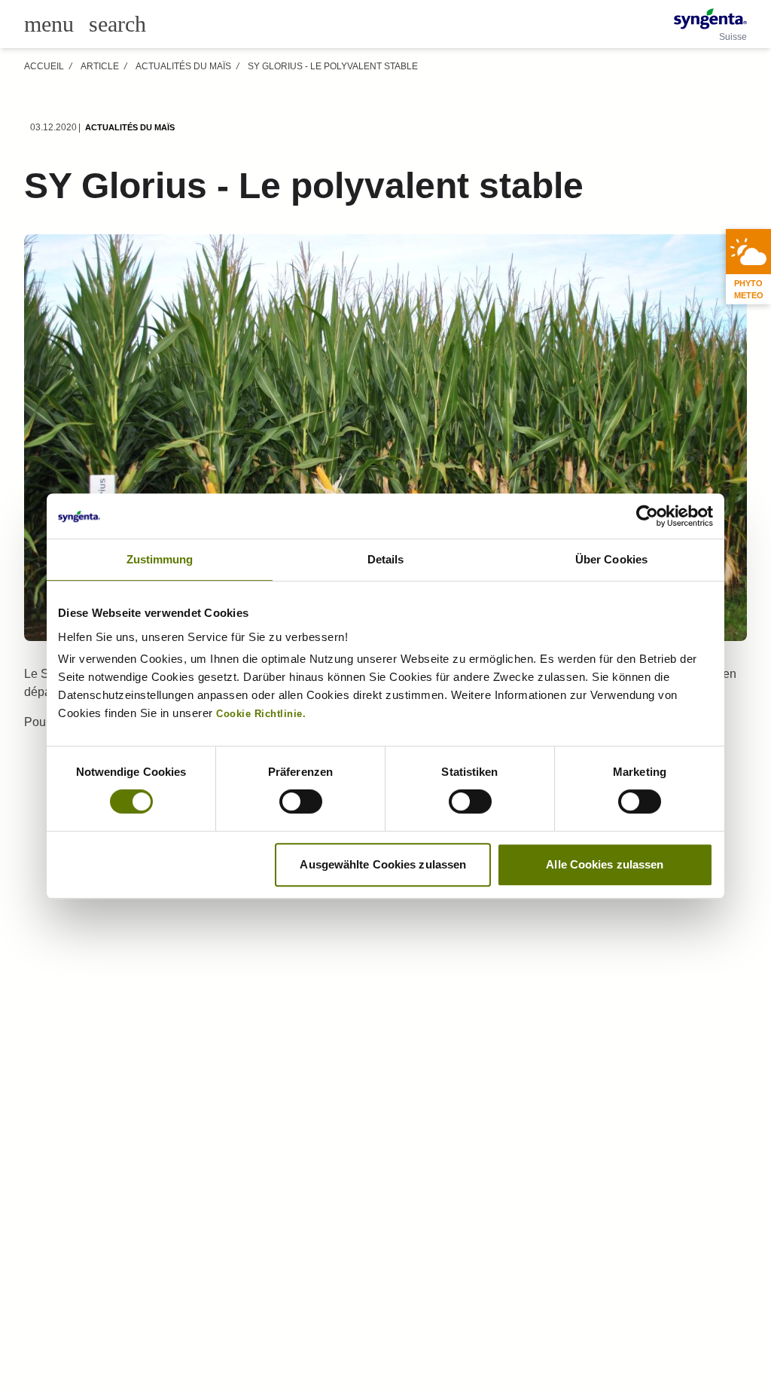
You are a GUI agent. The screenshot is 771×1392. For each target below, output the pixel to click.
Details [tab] (385, 559)
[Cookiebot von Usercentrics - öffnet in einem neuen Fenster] (647, 516)
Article (100, 66)
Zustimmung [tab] (160, 559)
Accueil (44, 66)
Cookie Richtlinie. (261, 714)
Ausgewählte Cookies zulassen (383, 864)
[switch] (300, 801)
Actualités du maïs (183, 66)
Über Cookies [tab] (611, 559)
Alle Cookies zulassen (604, 864)
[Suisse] (710, 19)
